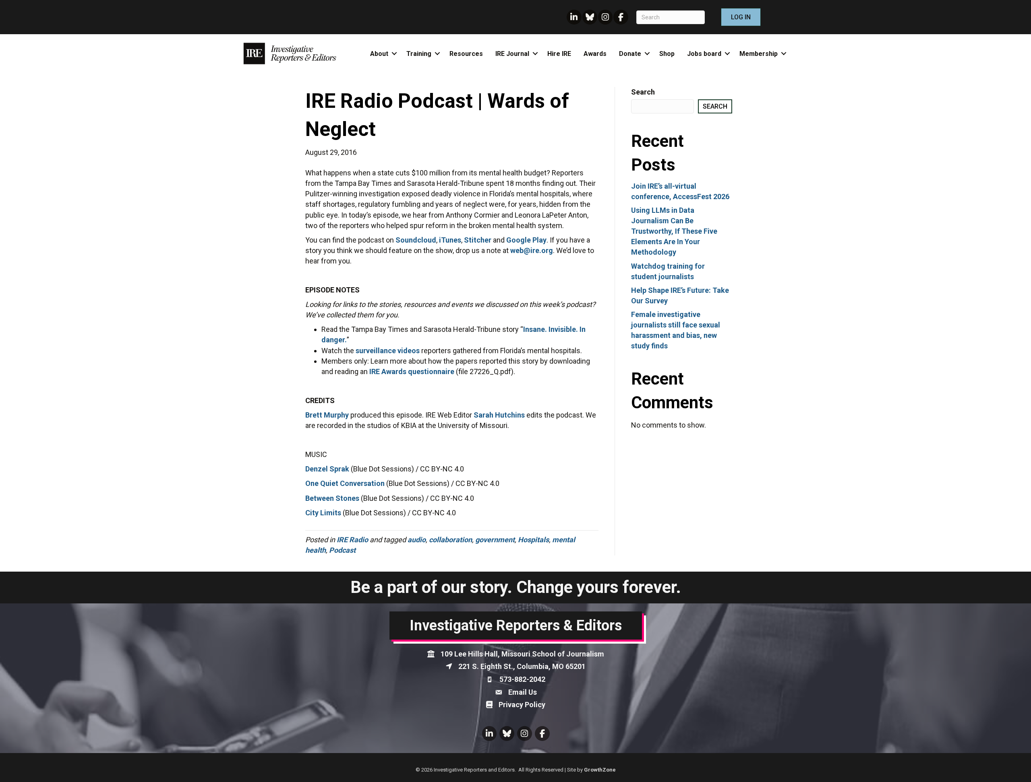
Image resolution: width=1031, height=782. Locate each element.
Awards (595, 54)
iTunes (450, 240)
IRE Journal (512, 54)
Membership (758, 54)
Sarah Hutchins (499, 415)
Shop (667, 54)
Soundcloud (415, 240)
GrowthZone (600, 770)
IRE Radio (352, 539)
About (379, 54)
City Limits (323, 512)
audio (417, 539)
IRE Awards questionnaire (411, 371)
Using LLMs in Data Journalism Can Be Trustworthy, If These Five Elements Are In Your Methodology (674, 231)
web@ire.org (531, 250)
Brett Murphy (327, 415)
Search (643, 92)
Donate (630, 54)
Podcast (342, 550)
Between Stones (332, 498)
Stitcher (477, 240)
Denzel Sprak (327, 469)
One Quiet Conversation (345, 483)
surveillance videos (388, 350)
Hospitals (533, 539)
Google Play (526, 240)
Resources (466, 54)
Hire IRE (559, 54)
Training (418, 54)
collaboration (450, 539)
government (495, 539)
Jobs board (704, 54)
